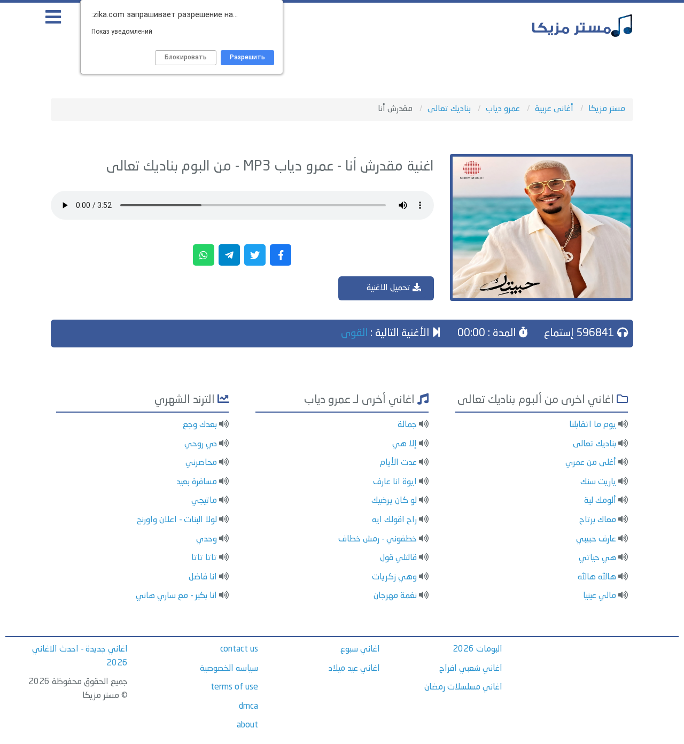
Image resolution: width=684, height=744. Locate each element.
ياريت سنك (598, 482)
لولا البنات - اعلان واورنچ (177, 520)
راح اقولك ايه (394, 520)
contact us (239, 649)
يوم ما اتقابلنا (592, 425)
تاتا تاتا (204, 558)
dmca (248, 706)
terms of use (234, 687)
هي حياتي (597, 558)
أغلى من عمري (590, 463)
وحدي (206, 539)
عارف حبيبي (596, 539)
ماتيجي (204, 501)
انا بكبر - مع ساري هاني (176, 596)
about (247, 725)
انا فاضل (203, 577)
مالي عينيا (599, 596)
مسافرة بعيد (196, 482)
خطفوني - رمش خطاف (377, 539)
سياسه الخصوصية (229, 668)
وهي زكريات (394, 577)
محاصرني (201, 463)
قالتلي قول (398, 558)
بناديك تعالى (594, 444)
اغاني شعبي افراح (470, 668)
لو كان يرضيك (394, 501)
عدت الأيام (398, 463)
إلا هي (404, 444)
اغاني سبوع (360, 649)
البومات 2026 (477, 649)
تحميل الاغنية (390, 288)
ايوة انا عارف (395, 482)
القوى (354, 333)
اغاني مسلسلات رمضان (463, 687)
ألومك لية (600, 501)
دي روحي (200, 444)
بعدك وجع (200, 425)
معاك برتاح (597, 520)
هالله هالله (597, 577)
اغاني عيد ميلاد (354, 668)
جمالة (407, 425)
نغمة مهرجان (395, 596)
